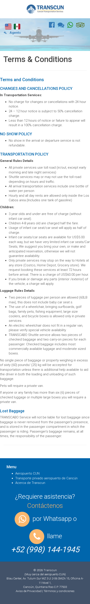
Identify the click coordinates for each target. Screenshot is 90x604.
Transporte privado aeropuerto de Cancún (46, 478)
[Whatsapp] (71, 26)
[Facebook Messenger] (62, 26)
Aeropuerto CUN (27, 473)
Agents (15, 33)
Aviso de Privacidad (29, 591)
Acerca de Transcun (30, 483)
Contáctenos (45, 505)
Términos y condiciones (58, 591)
